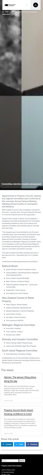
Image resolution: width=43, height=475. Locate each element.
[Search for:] (10, 460)
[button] (7, 444)
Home (6, 12)
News (13, 12)
